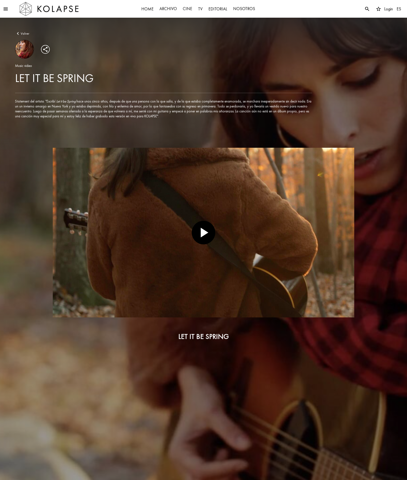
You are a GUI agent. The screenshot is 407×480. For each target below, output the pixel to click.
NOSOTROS (244, 8)
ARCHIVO (168, 8)
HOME (147, 8)
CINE (187, 8)
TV (200, 8)
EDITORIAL (217, 8)
